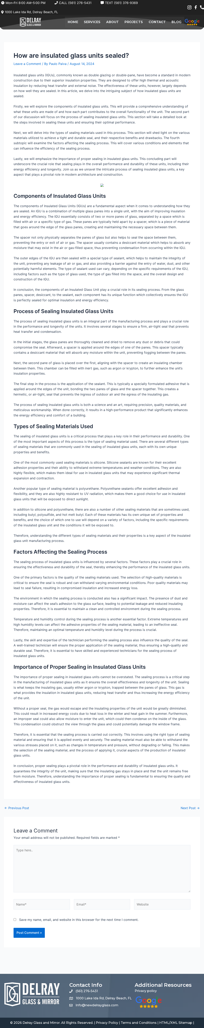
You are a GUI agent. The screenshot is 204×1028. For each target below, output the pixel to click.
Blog (176, 22)
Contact (157, 22)
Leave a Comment (27, 64)
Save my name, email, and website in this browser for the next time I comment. (78, 920)
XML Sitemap (181, 1023)
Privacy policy (146, 991)
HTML (164, 1023)
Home (73, 22)
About (112, 22)
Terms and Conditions (139, 1023)
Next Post (190, 808)
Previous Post (16, 808)
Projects (134, 22)
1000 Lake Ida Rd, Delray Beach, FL (104, 998)
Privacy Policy (107, 1023)
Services (92, 22)
